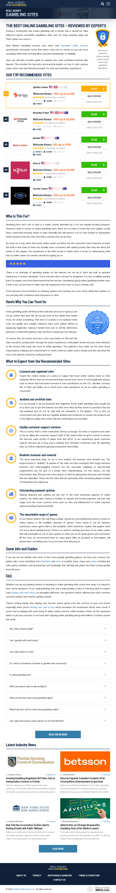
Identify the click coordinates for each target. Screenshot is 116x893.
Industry (106, 775)
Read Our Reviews (58, 734)
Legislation (51, 775)
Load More (58, 848)
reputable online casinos (74, 45)
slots (58, 561)
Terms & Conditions (89, 875)
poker (93, 561)
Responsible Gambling (60, 875)
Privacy (37, 875)
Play (94, 88)
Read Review (94, 96)
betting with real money (23, 592)
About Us (21, 875)
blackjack (46, 561)
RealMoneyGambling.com (24, 889)
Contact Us (59, 880)
